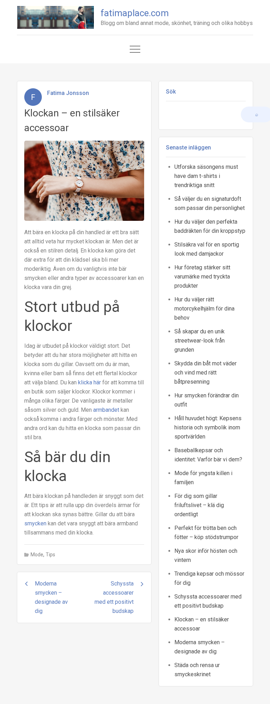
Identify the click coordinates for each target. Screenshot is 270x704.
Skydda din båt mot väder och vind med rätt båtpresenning (205, 372)
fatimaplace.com (135, 13)
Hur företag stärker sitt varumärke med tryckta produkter (202, 276)
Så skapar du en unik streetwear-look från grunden (199, 340)
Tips (50, 554)
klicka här (89, 382)
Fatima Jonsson (68, 93)
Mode (37, 554)
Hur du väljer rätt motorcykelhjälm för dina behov (204, 308)
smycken (35, 523)
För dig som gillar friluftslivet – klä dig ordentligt (199, 505)
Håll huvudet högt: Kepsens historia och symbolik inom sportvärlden (208, 427)
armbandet (106, 410)
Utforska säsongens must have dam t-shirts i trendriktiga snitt (206, 176)
